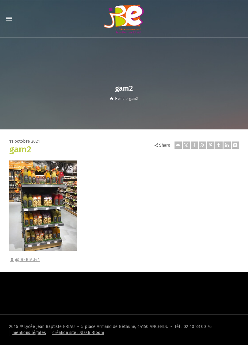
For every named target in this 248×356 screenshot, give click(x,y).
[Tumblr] (219, 145)
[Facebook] (194, 145)
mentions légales (29, 332)
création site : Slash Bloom (78, 332)
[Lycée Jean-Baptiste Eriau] (124, 18)
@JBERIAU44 (27, 259)
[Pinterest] (210, 145)
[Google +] (202, 145)
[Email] (178, 145)
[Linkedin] (227, 145)
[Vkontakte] (235, 145)
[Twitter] (186, 145)
